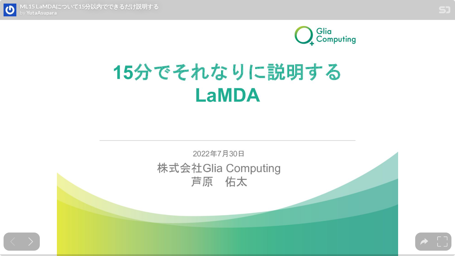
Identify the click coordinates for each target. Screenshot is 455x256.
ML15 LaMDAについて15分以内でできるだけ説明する (89, 6)
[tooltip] (424, 242)
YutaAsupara (41, 12)
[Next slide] (31, 242)
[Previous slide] (13, 242)
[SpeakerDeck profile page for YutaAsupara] (10, 10)
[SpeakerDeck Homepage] (444, 11)
